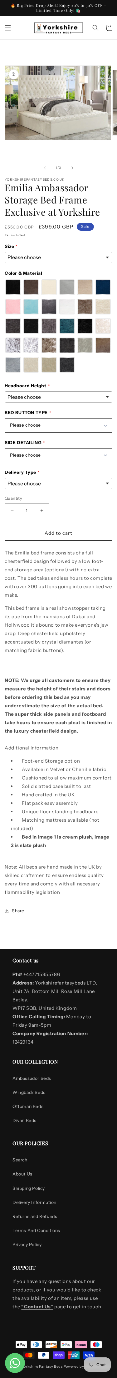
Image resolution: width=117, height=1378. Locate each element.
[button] (8, 28)
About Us (22, 1174)
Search (19, 1160)
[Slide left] (45, 168)
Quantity (13, 498)
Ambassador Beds (31, 1078)
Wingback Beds (29, 1092)
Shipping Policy (28, 1188)
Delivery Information (34, 1202)
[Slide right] (72, 168)
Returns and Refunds (34, 1216)
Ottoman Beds (27, 1106)
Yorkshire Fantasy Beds (42, 1366)
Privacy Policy (26, 1244)
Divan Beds (24, 1120)
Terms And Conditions (36, 1230)
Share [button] (18, 911)
